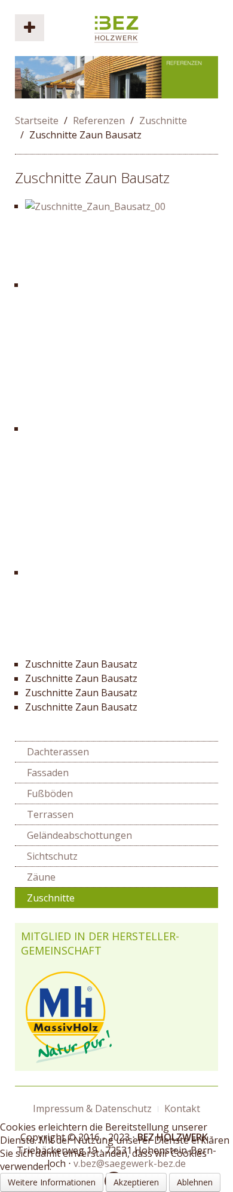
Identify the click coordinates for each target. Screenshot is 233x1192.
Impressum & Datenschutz (92, 1108)
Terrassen (50, 814)
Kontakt (182, 1108)
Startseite (37, 120)
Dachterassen (58, 751)
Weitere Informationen (52, 1182)
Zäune (41, 877)
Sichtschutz (52, 856)
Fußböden (50, 793)
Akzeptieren (136, 1182)
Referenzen (99, 120)
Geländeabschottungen (79, 835)
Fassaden (48, 772)
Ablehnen (195, 1182)
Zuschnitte (163, 120)
